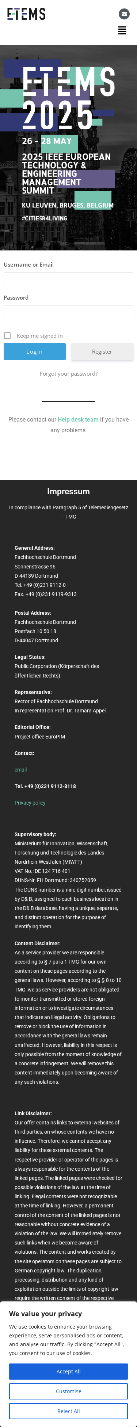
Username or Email (29, 264)
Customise (68, 1391)
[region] (68, 1364)
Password (16, 297)
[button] (122, 29)
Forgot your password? (69, 373)
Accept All (69, 1371)
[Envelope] (124, 13)
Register (102, 351)
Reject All (68, 1411)
